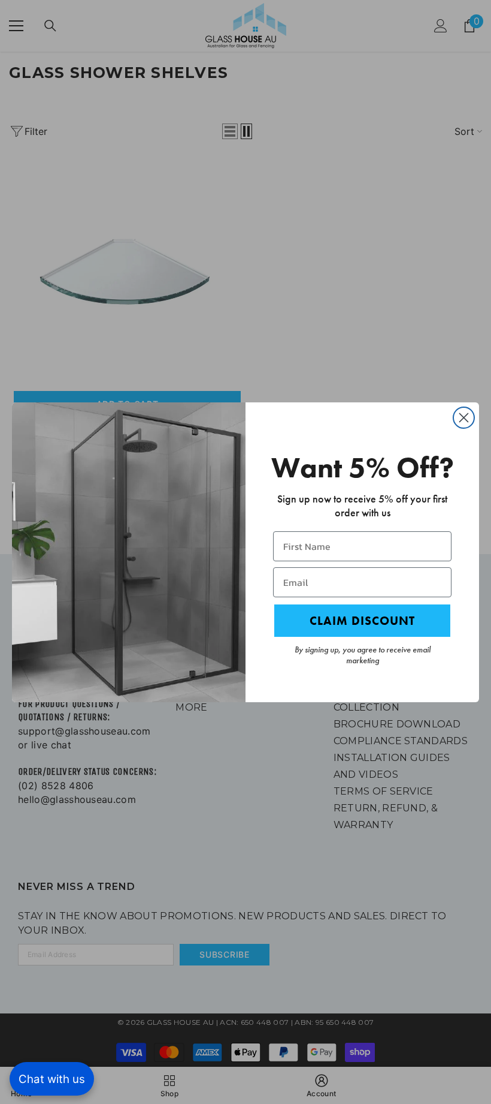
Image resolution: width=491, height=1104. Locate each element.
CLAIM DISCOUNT (362, 620)
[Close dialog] (463, 417)
